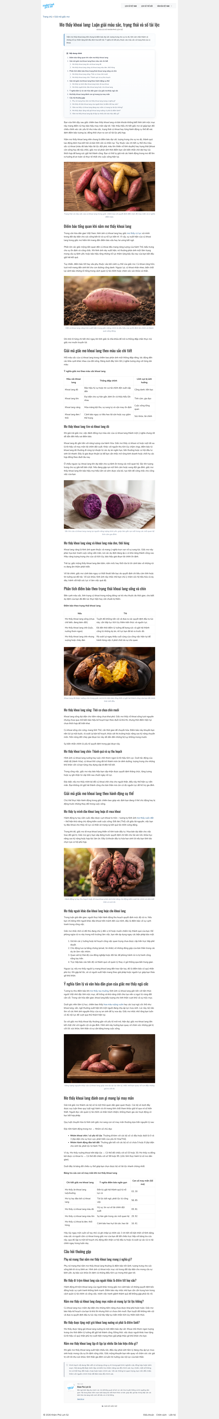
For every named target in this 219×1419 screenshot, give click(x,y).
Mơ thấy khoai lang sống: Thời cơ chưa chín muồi (90, 74)
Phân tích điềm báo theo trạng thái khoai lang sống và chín (93, 71)
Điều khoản (148, 1414)
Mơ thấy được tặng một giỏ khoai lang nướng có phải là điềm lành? (96, 110)
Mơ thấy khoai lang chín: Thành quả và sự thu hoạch (91, 77)
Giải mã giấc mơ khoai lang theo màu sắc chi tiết (88, 61)
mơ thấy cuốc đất (145, 817)
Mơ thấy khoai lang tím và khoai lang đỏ (86, 64)
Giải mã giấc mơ (62, 16)
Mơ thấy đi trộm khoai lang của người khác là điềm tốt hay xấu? (95, 104)
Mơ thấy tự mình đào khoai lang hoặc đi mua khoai (90, 84)
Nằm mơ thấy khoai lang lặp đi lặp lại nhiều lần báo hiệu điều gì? (95, 114)
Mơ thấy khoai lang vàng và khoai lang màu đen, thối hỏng (93, 67)
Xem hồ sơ (80, 1399)
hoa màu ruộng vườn (113, 1004)
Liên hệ (172, 1414)
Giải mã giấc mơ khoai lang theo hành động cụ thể (89, 81)
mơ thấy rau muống (99, 990)
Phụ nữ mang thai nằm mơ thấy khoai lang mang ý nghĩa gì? (93, 101)
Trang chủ (47, 16)
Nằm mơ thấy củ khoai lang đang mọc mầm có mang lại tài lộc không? (97, 107)
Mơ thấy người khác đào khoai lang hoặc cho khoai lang (92, 87)
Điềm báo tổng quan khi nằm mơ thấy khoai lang (88, 57)
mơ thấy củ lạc (134, 233)
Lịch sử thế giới (147, 6)
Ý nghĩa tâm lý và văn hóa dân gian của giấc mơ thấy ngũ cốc (93, 91)
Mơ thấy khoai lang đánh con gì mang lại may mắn (89, 94)
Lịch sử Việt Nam (131, 6)
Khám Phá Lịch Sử (60, 1414)
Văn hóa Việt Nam (163, 6)
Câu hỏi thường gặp (77, 98)
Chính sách (161, 1414)
